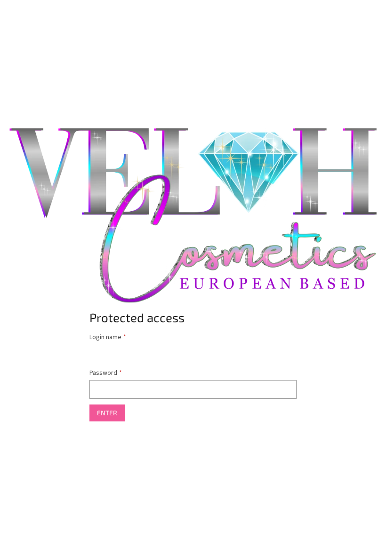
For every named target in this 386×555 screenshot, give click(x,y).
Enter (107, 413)
